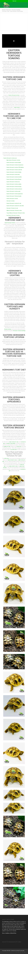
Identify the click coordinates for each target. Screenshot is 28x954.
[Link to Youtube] (25, 952)
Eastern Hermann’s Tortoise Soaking (11, 9)
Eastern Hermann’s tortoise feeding (14, 172)
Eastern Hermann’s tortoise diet (13, 174)
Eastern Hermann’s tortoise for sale (14, 203)
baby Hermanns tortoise (10, 222)
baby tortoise (17, 107)
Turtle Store (6, 921)
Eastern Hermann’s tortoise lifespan (14, 179)
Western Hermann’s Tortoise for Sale (14, 210)
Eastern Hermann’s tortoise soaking (14, 184)
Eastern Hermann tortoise (14, 95)
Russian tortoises (7, 329)
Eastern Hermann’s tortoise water (13, 191)
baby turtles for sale (13, 466)
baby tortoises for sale (13, 441)
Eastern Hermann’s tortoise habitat (14, 162)
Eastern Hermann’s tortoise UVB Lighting (15, 167)
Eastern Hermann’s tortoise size (13, 181)
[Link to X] (18, 952)
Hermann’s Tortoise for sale (12, 208)
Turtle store (18, 446)
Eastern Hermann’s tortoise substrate (14, 169)
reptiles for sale (7, 446)
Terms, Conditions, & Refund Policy (9, 933)
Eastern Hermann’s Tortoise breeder (14, 196)
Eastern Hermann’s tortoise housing (14, 186)
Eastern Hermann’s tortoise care (10, 158)
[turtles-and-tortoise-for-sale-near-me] (11, 5)
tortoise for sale (17, 926)
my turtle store (13, 449)
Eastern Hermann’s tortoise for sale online (15, 205)
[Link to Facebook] (16, 952)
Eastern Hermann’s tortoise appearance (15, 193)
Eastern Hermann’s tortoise (12, 198)
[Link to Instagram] (23, 952)
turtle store (6, 458)
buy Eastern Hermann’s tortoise (13, 215)
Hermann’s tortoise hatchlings (19, 330)
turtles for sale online (11, 443)
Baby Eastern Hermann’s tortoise (13, 160)
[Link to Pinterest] (20, 952)
